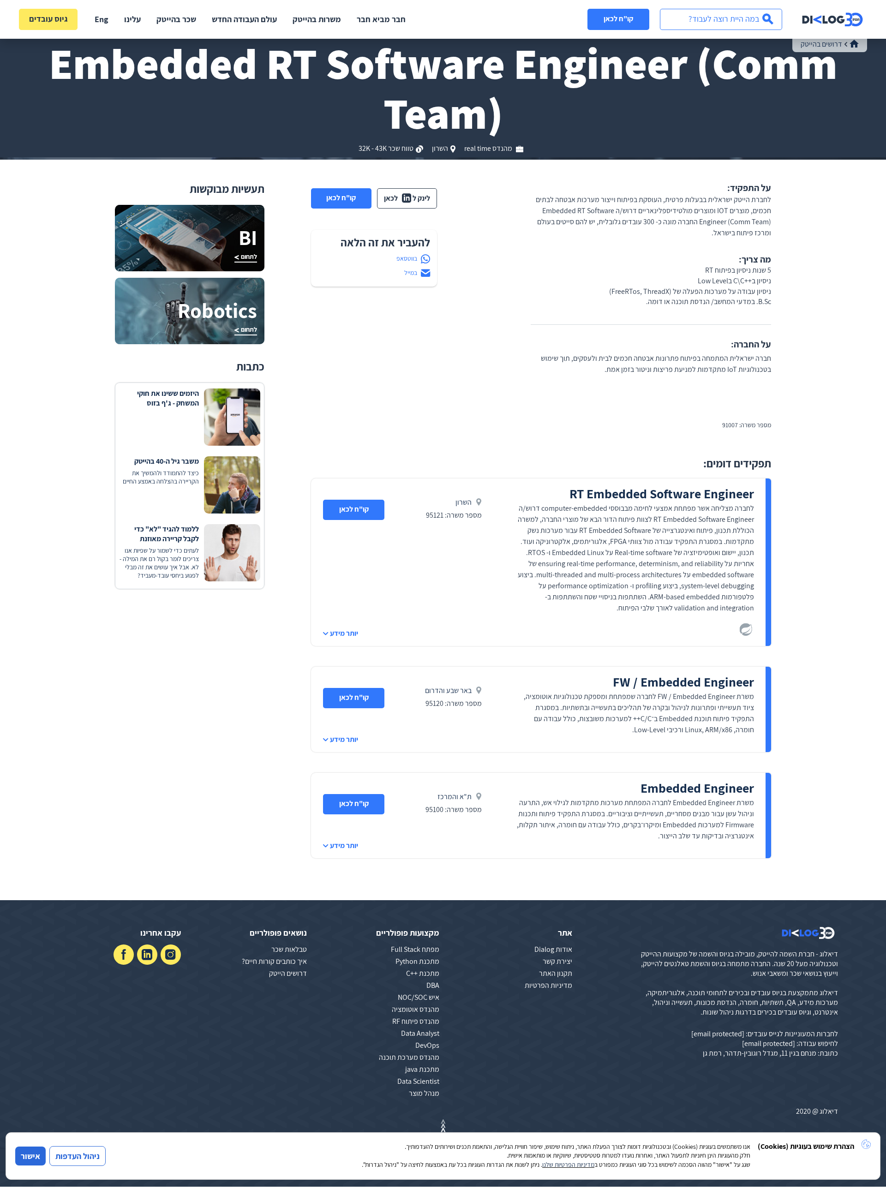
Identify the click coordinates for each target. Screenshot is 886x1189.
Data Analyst (420, 1033)
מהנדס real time (489, 148)
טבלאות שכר (289, 949)
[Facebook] (124, 954)
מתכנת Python (417, 961)
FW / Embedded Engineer (683, 681)
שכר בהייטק (176, 19)
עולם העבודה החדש (244, 19)
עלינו (132, 19)
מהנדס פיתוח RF (415, 1021)
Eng (101, 19)
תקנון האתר (555, 973)
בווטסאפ (406, 258)
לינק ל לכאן (407, 198)
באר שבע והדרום (448, 690)
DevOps (427, 1045)
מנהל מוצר (424, 1093)
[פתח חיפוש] (721, 19)
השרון (440, 148)
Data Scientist (418, 1081)
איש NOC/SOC (418, 997)
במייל (410, 273)
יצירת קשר (557, 961)
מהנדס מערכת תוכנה (409, 1057)
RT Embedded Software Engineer (661, 493)
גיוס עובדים (48, 18)
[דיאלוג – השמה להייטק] (808, 933)
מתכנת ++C (422, 973)
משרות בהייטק (317, 19)
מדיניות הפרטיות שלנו (568, 1164)
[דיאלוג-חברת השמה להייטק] (832, 19)
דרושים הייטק (288, 973)
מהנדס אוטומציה (415, 1009)
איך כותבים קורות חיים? (274, 961)
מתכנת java (422, 1069)
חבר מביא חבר (381, 19)
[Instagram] (171, 954)
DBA (432, 985)
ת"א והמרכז (454, 796)
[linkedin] (147, 954)
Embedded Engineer (697, 787)
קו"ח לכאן (618, 19)
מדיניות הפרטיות (548, 985)
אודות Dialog (553, 949)
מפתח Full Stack (415, 949)
